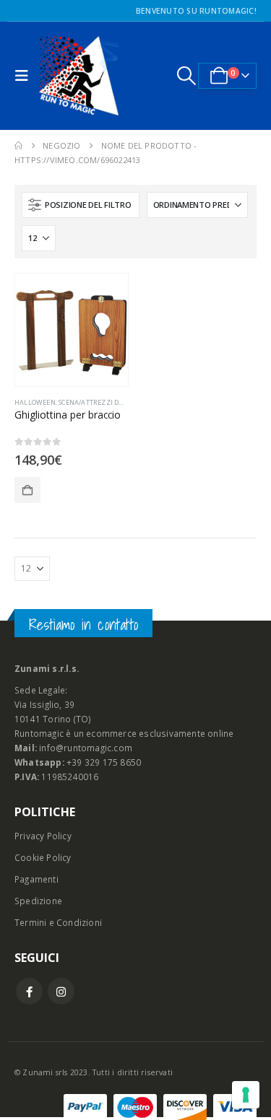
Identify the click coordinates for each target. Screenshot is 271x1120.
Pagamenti (36, 879)
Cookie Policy (43, 857)
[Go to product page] (71, 330)
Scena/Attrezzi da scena (102, 402)
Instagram (61, 991)
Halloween (35, 402)
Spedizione (38, 900)
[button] (25, 76)
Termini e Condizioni (58, 922)
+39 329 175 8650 (103, 762)
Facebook (29, 991)
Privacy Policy (43, 835)
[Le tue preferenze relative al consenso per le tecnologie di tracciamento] (245, 1094)
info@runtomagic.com (85, 747)
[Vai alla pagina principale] (18, 146)
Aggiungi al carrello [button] (27, 490)
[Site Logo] (79, 75)
